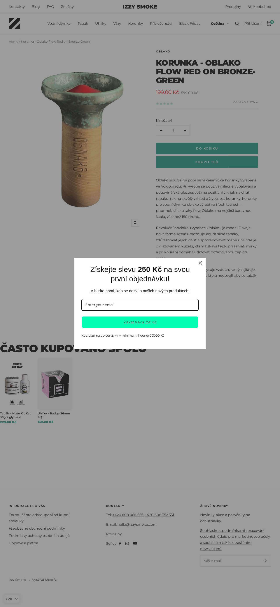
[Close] (200, 263)
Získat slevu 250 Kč (140, 322)
